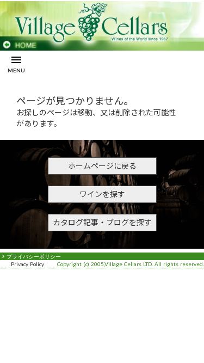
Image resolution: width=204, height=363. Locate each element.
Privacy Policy (27, 264)
